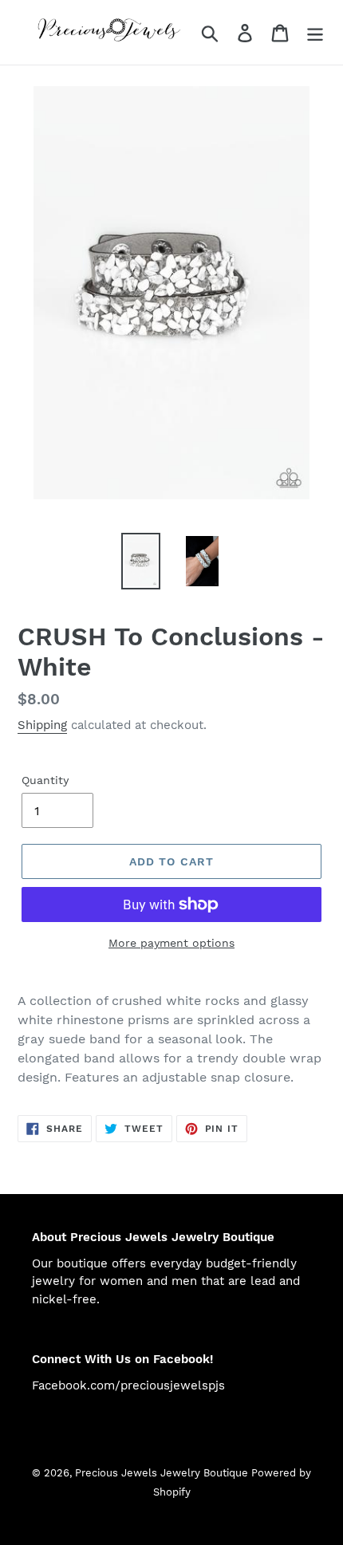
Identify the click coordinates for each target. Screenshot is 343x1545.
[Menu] (315, 32)
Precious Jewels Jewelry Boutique (163, 1473)
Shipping (42, 725)
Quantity (45, 780)
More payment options (171, 942)
